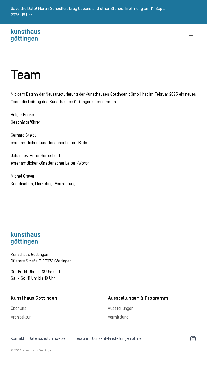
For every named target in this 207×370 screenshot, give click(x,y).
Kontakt (18, 339)
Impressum (79, 339)
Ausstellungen (120, 308)
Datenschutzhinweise (47, 339)
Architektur (21, 317)
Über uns (18, 308)
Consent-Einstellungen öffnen (118, 339)
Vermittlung (118, 317)
